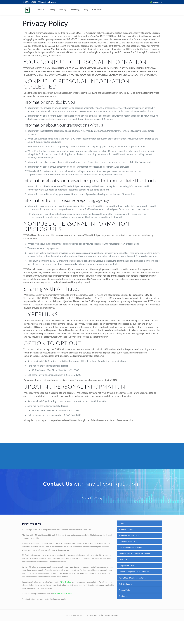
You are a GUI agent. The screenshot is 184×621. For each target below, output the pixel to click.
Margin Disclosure (126, 565)
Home (121, 523)
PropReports (157, 2)
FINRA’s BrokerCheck (62, 593)
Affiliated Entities (126, 529)
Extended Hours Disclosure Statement (134, 553)
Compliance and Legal (128, 541)
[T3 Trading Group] (27, 9)
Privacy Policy (125, 590)
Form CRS (123, 559)
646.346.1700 (30, 2)
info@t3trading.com (48, 2)
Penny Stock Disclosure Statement (133, 578)
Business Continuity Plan (129, 535)
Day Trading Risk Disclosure (130, 547)
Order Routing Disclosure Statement (134, 572)
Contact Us (123, 596)
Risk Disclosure (125, 584)
